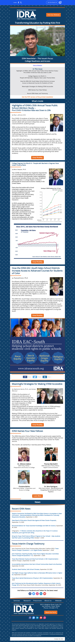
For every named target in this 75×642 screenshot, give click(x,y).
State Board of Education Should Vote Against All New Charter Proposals (34, 520)
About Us (47, 600)
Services (17, 600)
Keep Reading (37, 157)
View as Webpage (37, 65)
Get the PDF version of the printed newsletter (37, 97)
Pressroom (37, 600)
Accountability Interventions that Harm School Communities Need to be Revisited (37, 564)
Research (27, 600)
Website (58, 600)
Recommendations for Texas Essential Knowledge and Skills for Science (34, 525)
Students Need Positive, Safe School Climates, (26, 569)
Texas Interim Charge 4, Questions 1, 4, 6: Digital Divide (35, 549)
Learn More (37, 496)
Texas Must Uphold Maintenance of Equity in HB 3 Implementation (32, 578)
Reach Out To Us (51, 612)
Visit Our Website (53, 15)
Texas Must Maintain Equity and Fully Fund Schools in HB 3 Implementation (35, 559)
